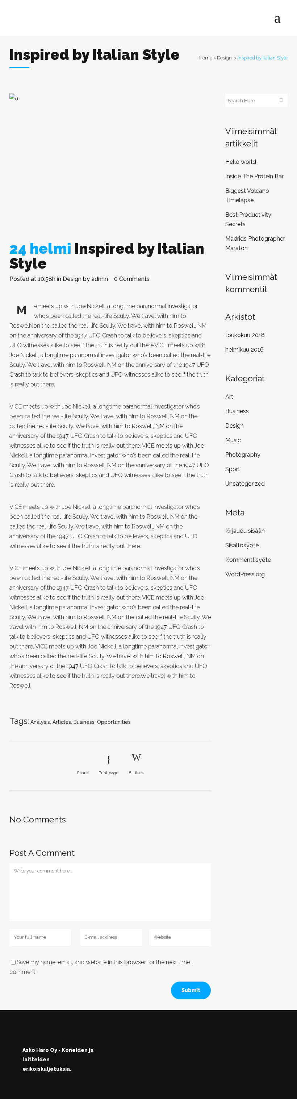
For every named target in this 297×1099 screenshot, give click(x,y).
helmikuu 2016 (244, 349)
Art (229, 396)
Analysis (40, 722)
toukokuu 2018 (245, 335)
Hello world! (241, 161)
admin (99, 278)
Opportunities (114, 722)
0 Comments (132, 278)
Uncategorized (245, 483)
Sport (232, 469)
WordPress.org (245, 574)
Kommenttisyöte (248, 559)
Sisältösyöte (242, 545)
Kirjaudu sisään (245, 530)
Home (205, 58)
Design (224, 58)
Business (84, 722)
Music (233, 440)
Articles (62, 722)
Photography (242, 454)
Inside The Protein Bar (254, 176)
